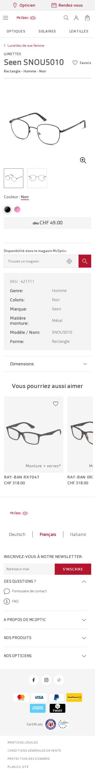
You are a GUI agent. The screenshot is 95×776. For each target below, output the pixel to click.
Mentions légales (23, 742)
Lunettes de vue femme (25, 45)
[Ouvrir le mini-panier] (87, 17)
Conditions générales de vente (34, 750)
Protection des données (29, 759)
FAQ (15, 601)
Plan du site (18, 767)
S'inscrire (73, 569)
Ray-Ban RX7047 (21, 477)
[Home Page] (26, 18)
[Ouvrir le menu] (5, 17)
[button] (76, 17)
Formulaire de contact (29, 591)
